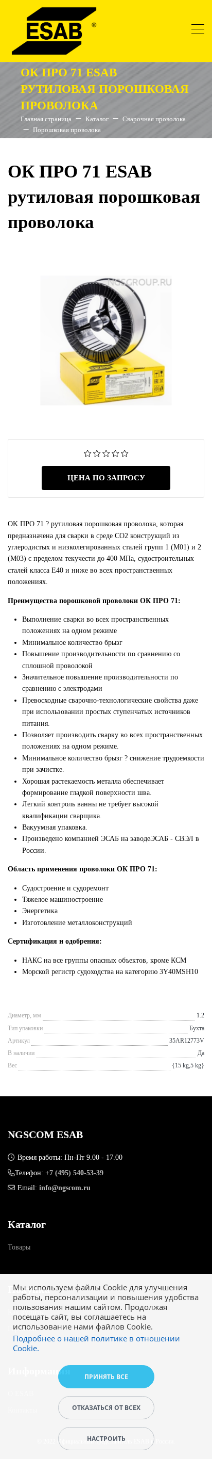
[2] (97, 453)
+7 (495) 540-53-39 (74, 1173)
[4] (115, 453)
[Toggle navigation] (197, 30)
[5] (125, 453)
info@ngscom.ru (65, 1188)
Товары (19, 1247)
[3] (106, 453)
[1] (88, 453)
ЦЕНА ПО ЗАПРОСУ (106, 478)
